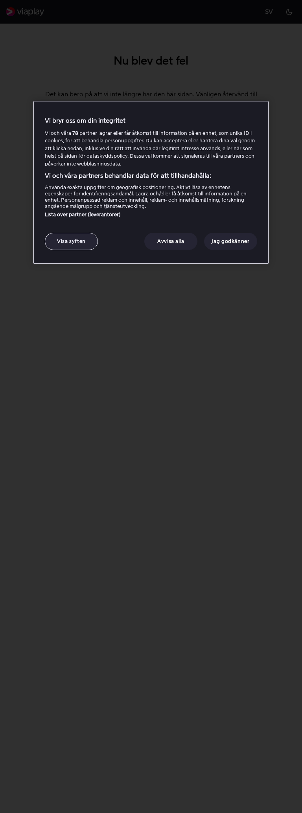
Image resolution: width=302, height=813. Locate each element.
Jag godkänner (230, 241)
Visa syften (71, 241)
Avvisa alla (170, 241)
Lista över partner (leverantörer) (83, 214)
